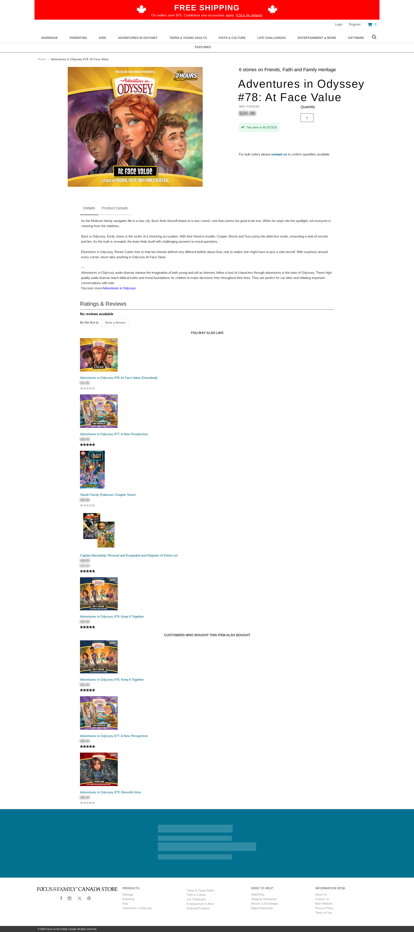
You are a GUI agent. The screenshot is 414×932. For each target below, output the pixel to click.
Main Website (323, 903)
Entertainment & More (317, 38)
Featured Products (198, 908)
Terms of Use (323, 912)
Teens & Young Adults (188, 38)
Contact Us (322, 899)
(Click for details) (249, 15)
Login (338, 24)
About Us (321, 894)
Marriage (49, 38)
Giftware (356, 38)
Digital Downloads (262, 908)
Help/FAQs (258, 894)
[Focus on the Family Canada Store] (77, 889)
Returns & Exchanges (264, 903)
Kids (102, 38)
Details (89, 208)
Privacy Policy (324, 908)
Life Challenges (271, 38)
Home (42, 59)
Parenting (78, 38)
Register (355, 24)
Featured (203, 47)
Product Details (115, 208)
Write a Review (115, 322)
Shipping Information (264, 899)
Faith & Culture (232, 38)
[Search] (374, 37)
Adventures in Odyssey (137, 38)
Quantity (308, 107)
